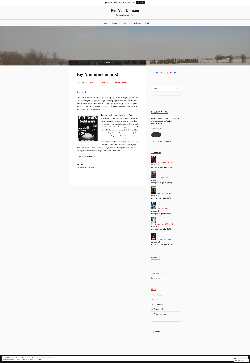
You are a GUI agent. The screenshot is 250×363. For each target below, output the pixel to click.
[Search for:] (166, 88)
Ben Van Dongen (125, 10)
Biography (104, 23)
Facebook (155, 258)
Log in (156, 299)
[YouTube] (171, 72)
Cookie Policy (38, 359)
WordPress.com (160, 314)
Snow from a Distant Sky (165, 224)
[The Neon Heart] (153, 178)
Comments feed (160, 309)
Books (124, 23)
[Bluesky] (175, 72)
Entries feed (158, 304)
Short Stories (136, 23)
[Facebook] (157, 72)
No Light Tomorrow (163, 239)
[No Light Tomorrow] (153, 239)
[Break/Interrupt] (153, 209)
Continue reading (85, 156)
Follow (156, 135)
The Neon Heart (162, 178)
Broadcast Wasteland (164, 193)
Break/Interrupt (162, 209)
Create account (159, 295)
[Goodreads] (164, 72)
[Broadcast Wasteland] (153, 193)
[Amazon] (168, 72)
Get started (141, 2)
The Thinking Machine (165, 162)
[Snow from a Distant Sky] (153, 224)
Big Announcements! (97, 74)
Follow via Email (159, 112)
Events (147, 23)
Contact (114, 23)
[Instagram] (161, 72)
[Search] (178, 88)
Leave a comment (121, 82)
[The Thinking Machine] (153, 162)
